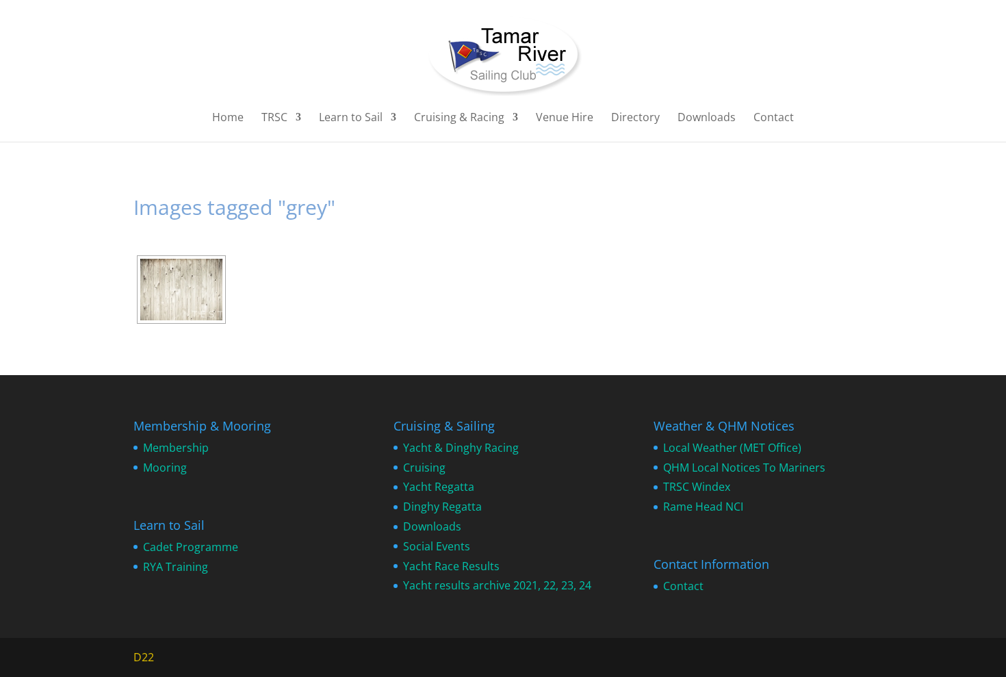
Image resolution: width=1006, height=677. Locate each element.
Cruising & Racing (459, 118)
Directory (635, 118)
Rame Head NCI (703, 506)
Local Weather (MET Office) (732, 447)
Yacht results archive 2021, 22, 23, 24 (497, 585)
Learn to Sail (351, 118)
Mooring (165, 467)
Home (228, 118)
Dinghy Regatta (442, 506)
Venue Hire (564, 118)
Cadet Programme (190, 546)
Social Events (436, 546)
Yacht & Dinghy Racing (461, 447)
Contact (773, 118)
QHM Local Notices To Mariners (744, 467)
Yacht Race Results (451, 566)
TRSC (274, 118)
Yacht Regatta (438, 486)
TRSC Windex (696, 486)
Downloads (707, 118)
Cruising (424, 467)
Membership (176, 447)
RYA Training (175, 566)
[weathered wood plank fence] (181, 289)
